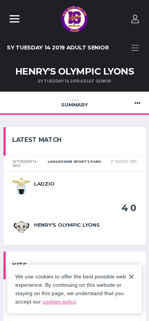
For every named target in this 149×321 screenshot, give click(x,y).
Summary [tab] (74, 103)
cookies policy (59, 302)
